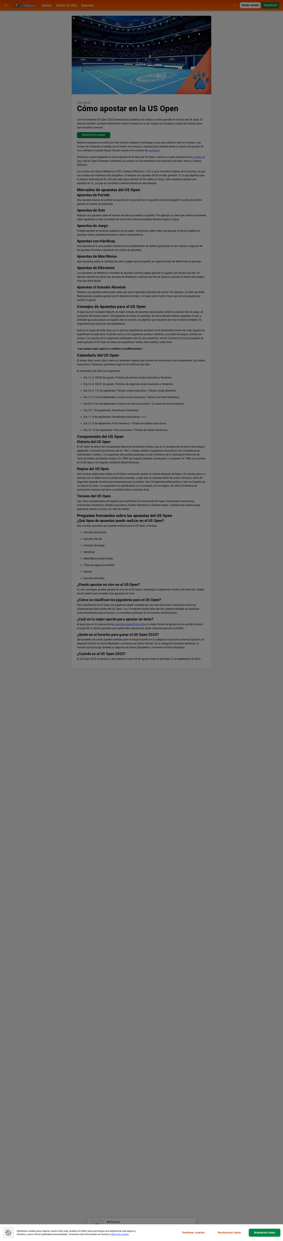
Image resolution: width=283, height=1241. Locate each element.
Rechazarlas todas (229, 1232)
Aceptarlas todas (264, 1232)
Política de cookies (119, 1234)
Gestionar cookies (193, 1232)
